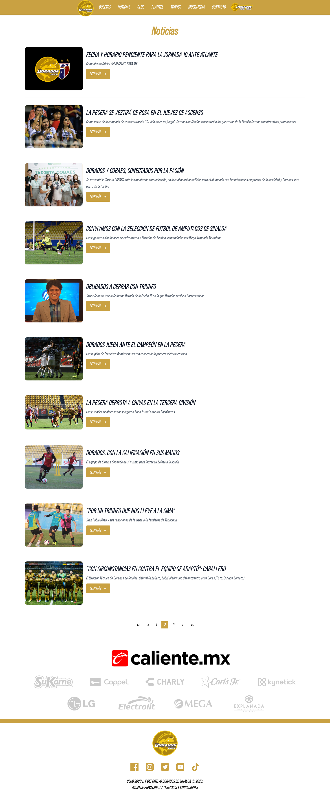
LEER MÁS (95, 74)
